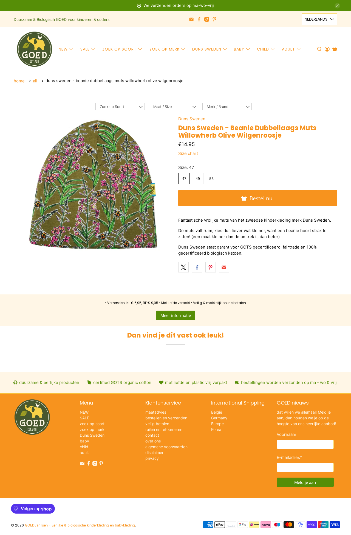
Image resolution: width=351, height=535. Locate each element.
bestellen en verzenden (166, 418)
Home (19, 81)
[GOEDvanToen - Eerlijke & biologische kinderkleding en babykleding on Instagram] (206, 19)
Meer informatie (175, 315)
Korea (216, 429)
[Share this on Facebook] (197, 267)
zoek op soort (119, 49)
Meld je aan (305, 482)
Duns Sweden (206, 49)
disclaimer (154, 452)
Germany (219, 418)
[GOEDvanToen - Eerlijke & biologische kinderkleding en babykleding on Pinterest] (214, 19)
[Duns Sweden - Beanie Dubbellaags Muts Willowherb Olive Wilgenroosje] (93, 184)
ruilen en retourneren (163, 429)
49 (198, 178)
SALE (85, 49)
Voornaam (286, 434)
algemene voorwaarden (166, 446)
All (35, 81)
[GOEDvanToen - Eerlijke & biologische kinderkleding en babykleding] (34, 49)
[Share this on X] (183, 267)
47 (184, 178)
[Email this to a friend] (224, 267)
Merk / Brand (217, 106)
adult (288, 49)
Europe (217, 423)
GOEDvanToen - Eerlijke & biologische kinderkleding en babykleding (80, 525)
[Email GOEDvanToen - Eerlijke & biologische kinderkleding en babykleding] (191, 19)
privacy (152, 458)
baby (239, 49)
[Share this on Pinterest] (210, 267)
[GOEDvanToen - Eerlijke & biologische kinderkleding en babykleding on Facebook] (199, 19)
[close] (337, 6)
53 (211, 178)
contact (152, 435)
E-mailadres (289, 457)
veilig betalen (157, 423)
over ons (153, 441)
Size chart (188, 153)
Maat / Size (162, 106)
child (263, 49)
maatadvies (155, 412)
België (216, 412)
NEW (63, 49)
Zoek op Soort (112, 106)
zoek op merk (164, 49)
